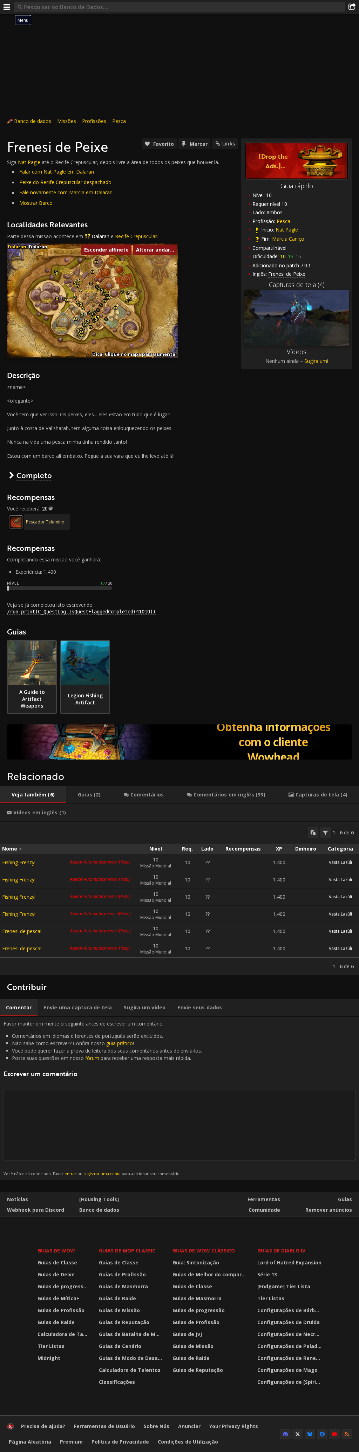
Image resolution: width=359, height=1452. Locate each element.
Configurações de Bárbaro (290, 1310)
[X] (297, 1434)
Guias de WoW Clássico (203, 1250)
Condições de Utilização (188, 1441)
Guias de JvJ (187, 1334)
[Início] (10, 1428)
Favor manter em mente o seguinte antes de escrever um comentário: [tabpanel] (103, 1098)
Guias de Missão (119, 1310)
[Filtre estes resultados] (325, 832)
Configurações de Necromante (290, 1334)
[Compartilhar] (352, 7)
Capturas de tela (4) (297, 284)
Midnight (49, 1358)
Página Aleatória (30, 1441)
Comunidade (264, 1209)
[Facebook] (322, 1434)
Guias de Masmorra (123, 1286)
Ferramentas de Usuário (104, 1426)
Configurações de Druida (288, 1322)
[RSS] (346, 1434)
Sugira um (315, 361)
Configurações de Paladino (290, 1346)
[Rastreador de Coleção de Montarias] (179, 742)
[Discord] (285, 1434)
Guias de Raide (56, 1322)
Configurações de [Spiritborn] (290, 1382)
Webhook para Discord (35, 1209)
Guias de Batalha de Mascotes (131, 1334)
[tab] (33, 794)
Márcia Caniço (288, 238)
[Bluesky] (310, 1434)
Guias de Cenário (120, 1346)
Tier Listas (51, 1346)
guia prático (119, 1043)
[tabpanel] (179, 898)
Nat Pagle (287, 229)
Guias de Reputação (124, 1322)
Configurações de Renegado (290, 1358)
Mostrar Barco (36, 203)
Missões (66, 121)
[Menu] (7, 7)
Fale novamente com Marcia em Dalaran (66, 192)
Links (228, 143)
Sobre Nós (156, 1426)
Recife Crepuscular (136, 236)
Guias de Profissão (61, 1310)
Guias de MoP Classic (127, 1250)
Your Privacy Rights (233, 1426)
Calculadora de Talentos (64, 1334)
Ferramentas (264, 1199)
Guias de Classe (57, 1262)
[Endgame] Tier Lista (283, 1286)
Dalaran (100, 236)
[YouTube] (334, 1434)
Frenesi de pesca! (21, 931)
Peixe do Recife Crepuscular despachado (65, 182)
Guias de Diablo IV (281, 1250)
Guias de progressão (64, 1286)
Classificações (117, 1382)
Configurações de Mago (287, 1370)
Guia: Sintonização (195, 1262)
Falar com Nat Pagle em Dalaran (56, 171)
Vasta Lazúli (340, 862)
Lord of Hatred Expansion (289, 1262)
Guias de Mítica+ (59, 1298)
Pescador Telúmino (45, 522)
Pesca (119, 121)
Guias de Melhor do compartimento (210, 1274)
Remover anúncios (328, 1209)
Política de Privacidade (120, 1441)
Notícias (17, 1199)
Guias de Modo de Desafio (131, 1358)
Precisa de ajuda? (43, 1426)
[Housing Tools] (99, 1199)
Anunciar (189, 1426)
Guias (345, 1199)
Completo (34, 475)
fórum (92, 1058)
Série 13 (267, 1274)
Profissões (94, 121)
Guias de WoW (56, 1250)
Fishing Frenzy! (18, 862)
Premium (71, 1441)
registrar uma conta (102, 1173)
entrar (70, 1173)
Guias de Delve (56, 1274)
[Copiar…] (313, 832)
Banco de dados (32, 121)
